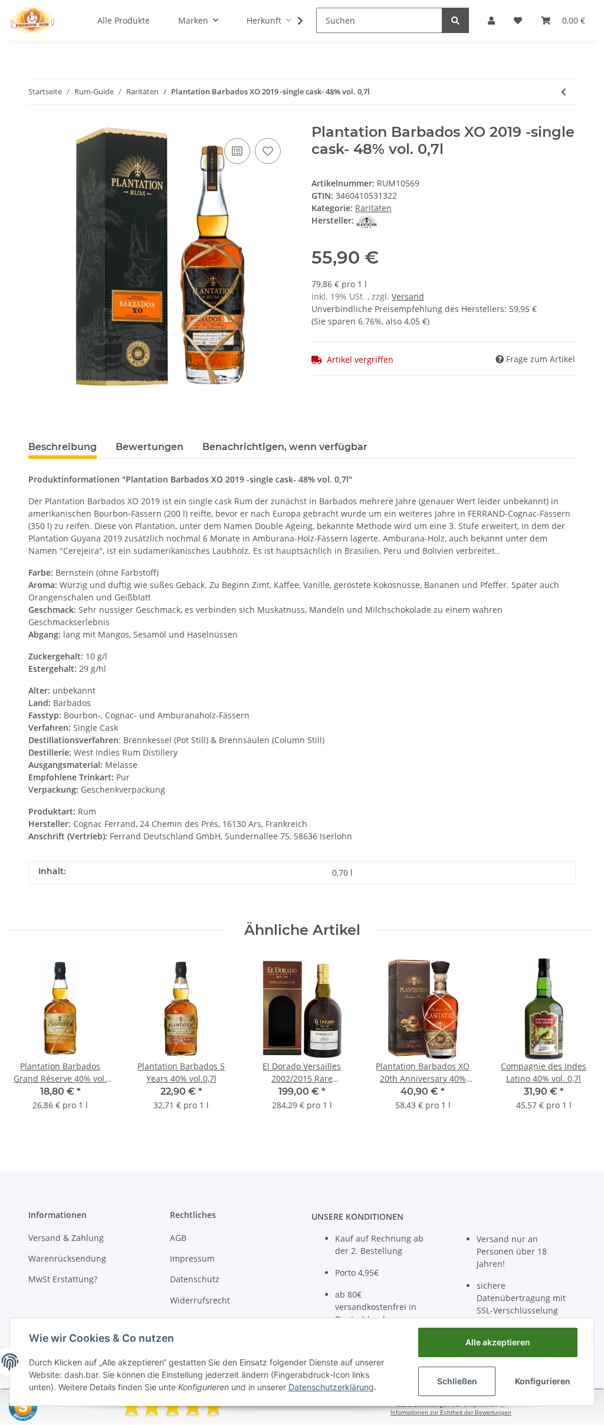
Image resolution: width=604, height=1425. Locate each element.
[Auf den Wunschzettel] (268, 151)
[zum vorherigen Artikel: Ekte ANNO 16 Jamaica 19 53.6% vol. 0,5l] (564, 91)
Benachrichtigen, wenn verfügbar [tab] (284, 446)
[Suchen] (455, 20)
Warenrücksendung (67, 1258)
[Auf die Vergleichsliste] (237, 151)
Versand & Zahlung (66, 1237)
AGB (178, 1237)
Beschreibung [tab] (62, 446)
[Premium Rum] (32, 20)
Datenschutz (194, 1279)
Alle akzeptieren (497, 1342)
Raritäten (373, 208)
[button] (491, 20)
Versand (408, 296)
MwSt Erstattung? (62, 1279)
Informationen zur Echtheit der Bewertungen (450, 1412)
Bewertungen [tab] (149, 446)
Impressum (192, 1258)
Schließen (457, 1381)
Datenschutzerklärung (331, 1387)
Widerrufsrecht (200, 1300)
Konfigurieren (542, 1381)
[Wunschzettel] (517, 20)
